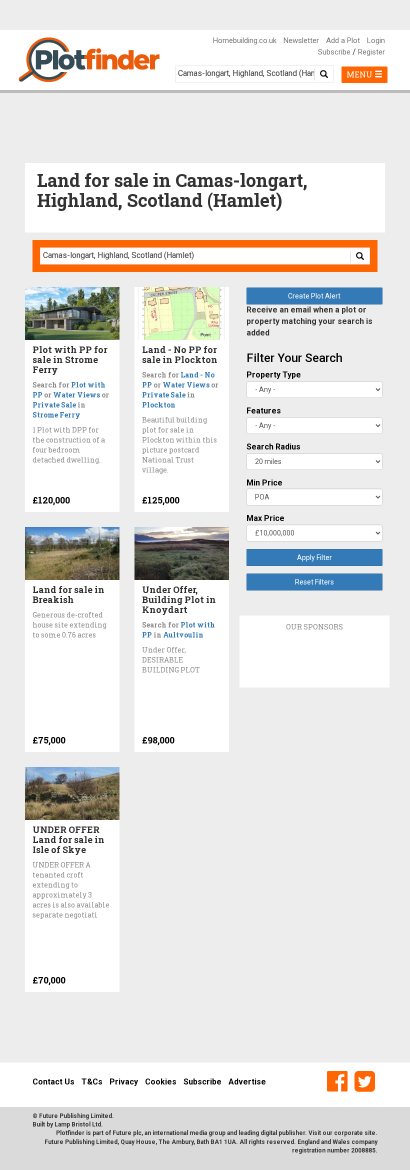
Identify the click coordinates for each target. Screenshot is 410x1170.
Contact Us (53, 1081)
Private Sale (54, 405)
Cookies (160, 1081)
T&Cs (92, 1081)
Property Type (273, 375)
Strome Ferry (56, 415)
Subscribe (334, 52)
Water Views (76, 395)
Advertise (247, 1081)
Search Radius (273, 447)
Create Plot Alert (314, 296)
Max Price (265, 518)
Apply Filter (314, 558)
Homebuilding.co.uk (244, 40)
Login (376, 40)
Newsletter (301, 40)
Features (263, 411)
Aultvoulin (183, 635)
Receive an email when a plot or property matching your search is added (309, 321)
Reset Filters (314, 582)
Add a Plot (343, 40)
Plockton (159, 405)
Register (371, 52)
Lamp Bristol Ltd (77, 1124)
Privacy (124, 1081)
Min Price (264, 483)
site (370, 1133)
